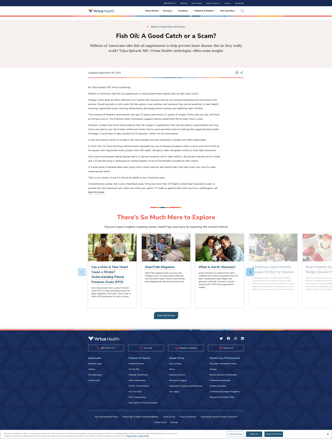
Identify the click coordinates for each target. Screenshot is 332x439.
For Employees (95, 374)
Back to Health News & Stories (168, 26)
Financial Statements (138, 374)
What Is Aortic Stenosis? (217, 267)
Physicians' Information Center (223, 363)
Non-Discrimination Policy (106, 416)
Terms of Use (169, 416)
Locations (183, 10)
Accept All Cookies (274, 434)
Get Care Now (227, 10)
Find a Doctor (152, 10)
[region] (166, 434)
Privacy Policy (131, 436)
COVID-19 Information (139, 386)
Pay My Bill (239, 3)
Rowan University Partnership (223, 374)
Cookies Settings (235, 434)
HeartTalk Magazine (160, 267)
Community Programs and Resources (185, 386)
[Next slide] (250, 272)
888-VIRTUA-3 (170, 3)
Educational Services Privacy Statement (219, 416)
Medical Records (136, 363)
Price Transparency (137, 397)
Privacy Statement (188, 416)
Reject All (254, 434)
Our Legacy (174, 391)
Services (167, 10)
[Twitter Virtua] (221, 338)
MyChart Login (94, 363)
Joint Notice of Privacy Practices (143, 402)
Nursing (213, 369)
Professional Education (220, 380)
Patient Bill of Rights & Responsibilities (140, 416)
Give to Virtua (212, 3)
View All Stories (166, 315)
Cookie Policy (160, 422)
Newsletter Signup (178, 380)
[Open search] (242, 11)
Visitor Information (137, 380)
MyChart (183, 3)
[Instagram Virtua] (235, 338)
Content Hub (94, 380)
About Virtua (196, 3)
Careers (227, 3)
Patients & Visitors (204, 10)
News (172, 369)
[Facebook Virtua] (228, 338)
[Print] (236, 73)
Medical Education (218, 386)
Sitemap (174, 422)
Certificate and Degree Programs (225, 391)
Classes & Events (177, 374)
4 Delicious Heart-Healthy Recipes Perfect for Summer (273, 269)
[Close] (328, 434)
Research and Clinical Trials (222, 397)
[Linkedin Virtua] (242, 338)
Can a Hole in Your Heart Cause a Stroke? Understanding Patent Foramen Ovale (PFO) (109, 274)
